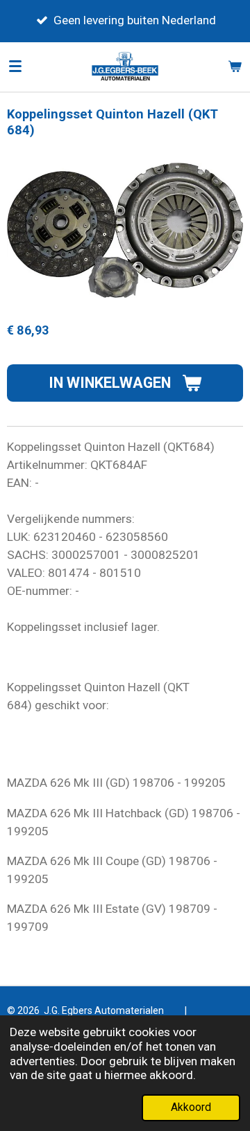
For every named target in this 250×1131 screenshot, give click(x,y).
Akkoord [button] (191, 1107)
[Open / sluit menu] (15, 66)
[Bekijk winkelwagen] (234, 66)
